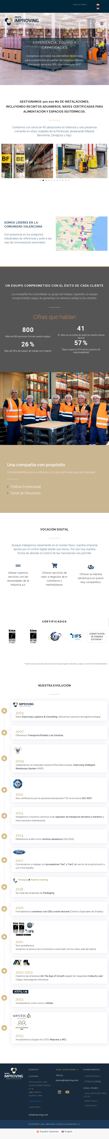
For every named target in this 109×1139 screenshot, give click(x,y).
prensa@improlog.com (67, 1080)
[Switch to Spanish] (98, 4)
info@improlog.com (38, 1115)
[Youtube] (67, 1091)
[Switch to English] (98, 8)
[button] (40, 180)
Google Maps (35, 1101)
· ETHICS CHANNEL (92, 1081)
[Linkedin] (59, 1091)
